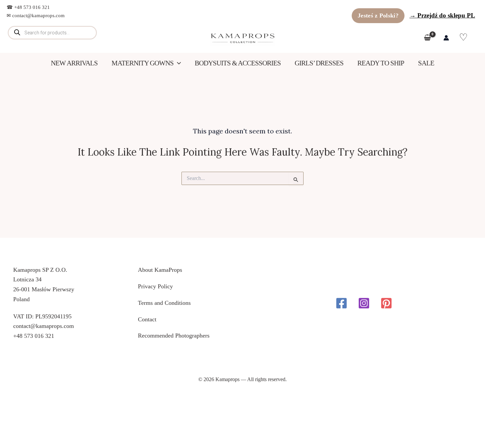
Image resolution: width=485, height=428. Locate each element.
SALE (426, 63)
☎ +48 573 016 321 (28, 7)
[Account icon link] (446, 38)
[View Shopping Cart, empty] (429, 38)
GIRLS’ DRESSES (319, 63)
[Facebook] (341, 303)
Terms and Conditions (164, 303)
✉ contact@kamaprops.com (36, 15)
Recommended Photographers (174, 335)
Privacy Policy (155, 286)
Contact (147, 319)
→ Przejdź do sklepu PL (442, 15)
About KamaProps (160, 270)
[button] (177, 63)
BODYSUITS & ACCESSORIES (238, 63)
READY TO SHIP (380, 63)
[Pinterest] (386, 303)
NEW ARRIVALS (74, 63)
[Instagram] (364, 303)
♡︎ (464, 37)
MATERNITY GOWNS (143, 63)
